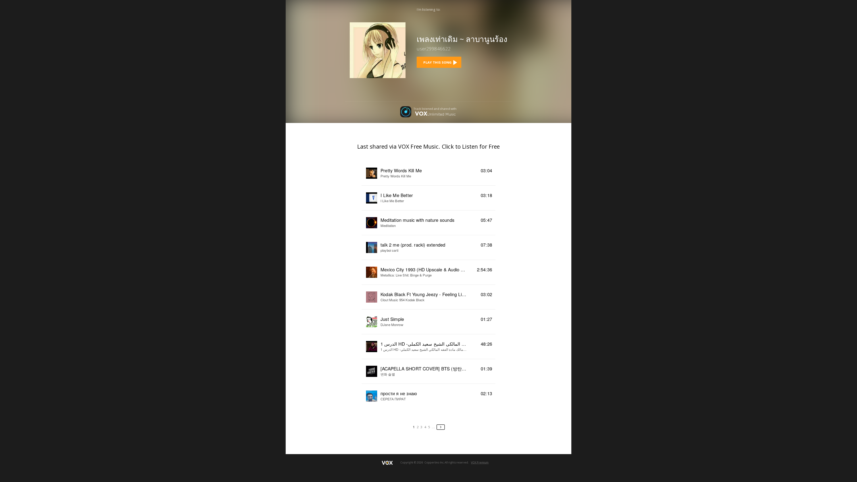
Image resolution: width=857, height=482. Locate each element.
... (433, 427)
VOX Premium (480, 462)
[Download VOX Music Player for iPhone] (378, 50)
